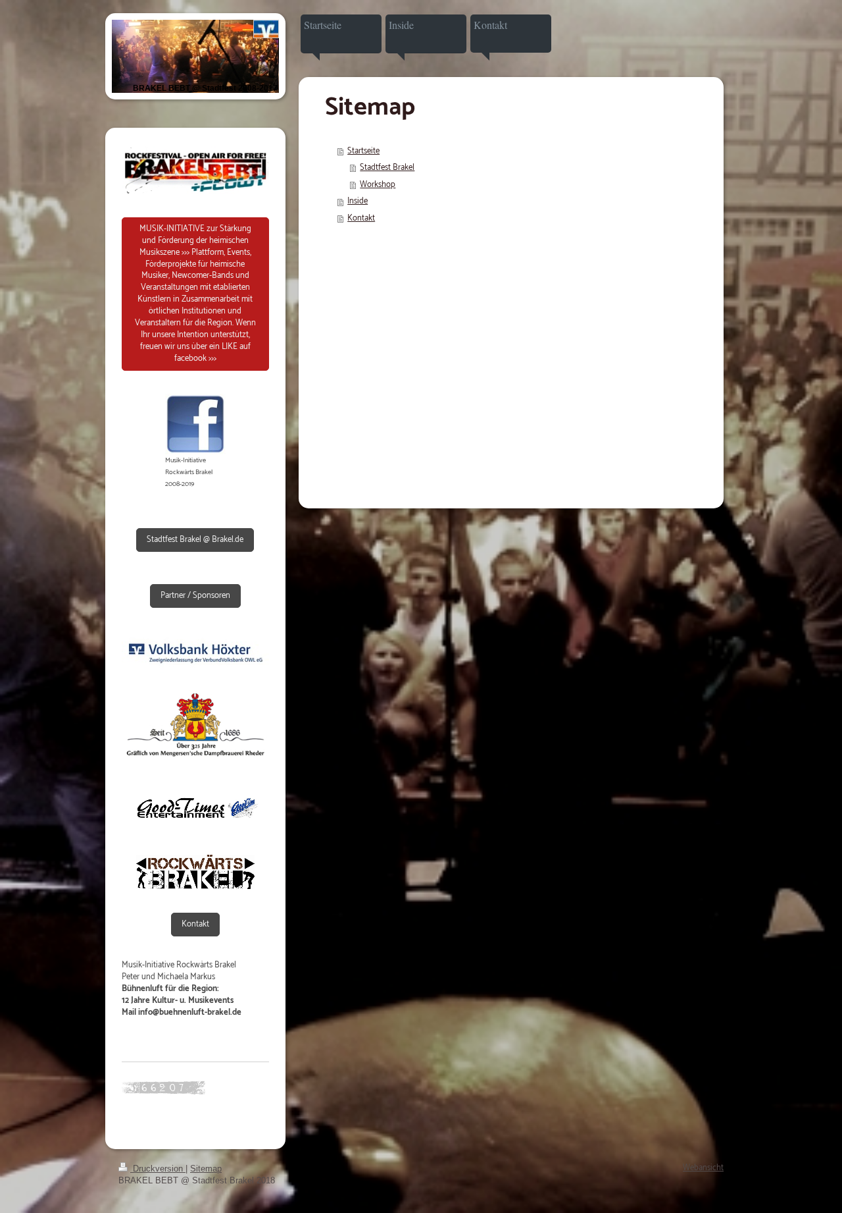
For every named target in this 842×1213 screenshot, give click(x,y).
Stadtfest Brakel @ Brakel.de (195, 540)
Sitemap (206, 1168)
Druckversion (158, 1168)
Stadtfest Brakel (387, 168)
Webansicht (703, 1168)
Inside (357, 201)
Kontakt (195, 924)
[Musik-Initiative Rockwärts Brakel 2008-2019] (195, 424)
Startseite (363, 151)
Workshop (377, 185)
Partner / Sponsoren (195, 596)
